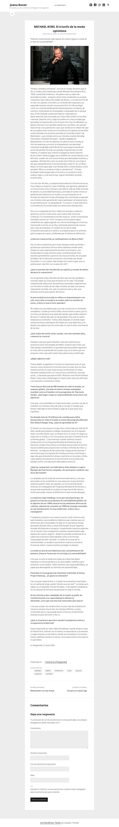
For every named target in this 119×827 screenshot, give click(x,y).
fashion (48, 671)
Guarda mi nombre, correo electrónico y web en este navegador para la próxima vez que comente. (58, 790)
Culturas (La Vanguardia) (56, 662)
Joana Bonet (18, 5)
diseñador (38, 671)
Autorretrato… (61, 5)
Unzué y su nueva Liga (77, 690)
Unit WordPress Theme (50, 823)
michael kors (59, 671)
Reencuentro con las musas (42, 690)
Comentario (35, 728)
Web (32, 775)
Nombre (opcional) (38, 753)
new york (78, 671)
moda (69, 671)
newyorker (38, 674)
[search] (108, 5)
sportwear (49, 674)
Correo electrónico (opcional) (43, 764)
